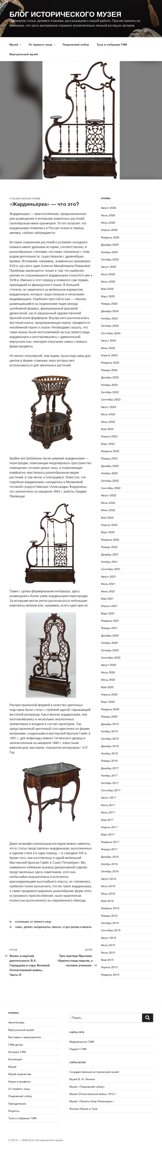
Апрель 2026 (109, 230)
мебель (56, 927)
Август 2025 (108, 267)
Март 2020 (108, 702)
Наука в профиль (19, 1081)
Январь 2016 (109, 916)
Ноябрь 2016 (109, 864)
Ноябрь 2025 (109, 252)
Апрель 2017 (109, 827)
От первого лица (40, 44)
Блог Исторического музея (65, 14)
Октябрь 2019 (110, 738)
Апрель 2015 (109, 967)
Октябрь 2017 (110, 783)
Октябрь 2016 (110, 871)
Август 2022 (108, 495)
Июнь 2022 (108, 510)
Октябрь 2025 (110, 259)
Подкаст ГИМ (78, 1049)
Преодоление (17, 1103)
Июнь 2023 (108, 422)
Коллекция (22, 921)
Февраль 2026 (110, 237)
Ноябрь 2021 (109, 562)
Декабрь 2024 (110, 311)
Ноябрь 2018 (109, 753)
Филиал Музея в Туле (83, 1109)
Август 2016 (108, 879)
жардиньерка (42, 927)
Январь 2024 (109, 370)
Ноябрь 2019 (109, 731)
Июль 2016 (108, 886)
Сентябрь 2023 (111, 399)
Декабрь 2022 (110, 466)
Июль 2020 (108, 672)
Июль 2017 (108, 805)
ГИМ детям (15, 1044)
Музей (13, 44)
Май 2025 (107, 289)
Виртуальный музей (23, 54)
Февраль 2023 (110, 451)
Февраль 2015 (110, 974)
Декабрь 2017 (110, 768)
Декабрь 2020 (110, 635)
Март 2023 (108, 444)
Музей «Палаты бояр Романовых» (91, 1101)
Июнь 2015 (108, 952)
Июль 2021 (108, 584)
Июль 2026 (108, 215)
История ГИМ (17, 1052)
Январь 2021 (109, 628)
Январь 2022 (109, 547)
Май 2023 (107, 429)
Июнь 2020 (108, 679)
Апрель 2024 (109, 355)
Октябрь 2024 (110, 326)
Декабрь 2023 (110, 377)
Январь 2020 (109, 716)
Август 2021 (108, 576)
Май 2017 (107, 820)
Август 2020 (108, 665)
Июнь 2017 (108, 812)
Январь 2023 (109, 458)
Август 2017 (108, 797)
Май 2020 (107, 687)
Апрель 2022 (109, 525)
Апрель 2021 (109, 606)
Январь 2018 (109, 761)
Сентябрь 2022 (111, 488)
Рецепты (13, 1111)
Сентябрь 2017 (111, 790)
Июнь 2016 (108, 893)
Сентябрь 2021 (111, 569)
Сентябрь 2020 (111, 657)
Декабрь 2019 (110, 724)
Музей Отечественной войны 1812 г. (93, 1094)
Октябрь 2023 (110, 392)
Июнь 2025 (108, 281)
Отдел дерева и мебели (76, 927)
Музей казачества (19, 1074)
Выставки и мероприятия (24, 1037)
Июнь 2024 (108, 348)
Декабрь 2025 (110, 244)
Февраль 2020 (110, 709)
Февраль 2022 (110, 539)
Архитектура (16, 1022)
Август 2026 (108, 208)
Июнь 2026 (108, 222)
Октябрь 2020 (110, 650)
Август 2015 (108, 938)
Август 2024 (108, 340)
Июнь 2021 (108, 591)
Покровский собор (76, 44)
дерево (28, 927)
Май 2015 (107, 960)
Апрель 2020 (109, 694)
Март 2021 (108, 613)
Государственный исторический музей (94, 1072)
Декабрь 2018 (110, 746)
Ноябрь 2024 (109, 318)
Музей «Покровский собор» (87, 1086)
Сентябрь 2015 (111, 930)
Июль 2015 (108, 945)
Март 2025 (108, 296)
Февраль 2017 (110, 842)
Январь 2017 (109, 849)
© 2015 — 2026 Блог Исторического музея (35, 1140)
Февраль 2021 (110, 621)
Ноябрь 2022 (109, 473)
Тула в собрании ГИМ (112, 44)
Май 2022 (107, 517)
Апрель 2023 (109, 436)
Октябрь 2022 (110, 481)
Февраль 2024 (110, 362)
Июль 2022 (108, 503)
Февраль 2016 (110, 908)
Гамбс (19, 927)
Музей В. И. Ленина (82, 1079)
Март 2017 (108, 834)
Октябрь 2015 (110, 923)
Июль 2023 (108, 414)
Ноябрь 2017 (109, 775)
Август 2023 (108, 407)
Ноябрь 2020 (109, 643)
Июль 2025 (108, 274)
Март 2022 (108, 532)
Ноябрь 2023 (109, 385)
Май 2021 (107, 598)
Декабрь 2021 (110, 554)
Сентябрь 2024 (111, 333)
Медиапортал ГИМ (81, 1042)
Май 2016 (107, 901)
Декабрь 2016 (110, 857)
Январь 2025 (109, 303)
